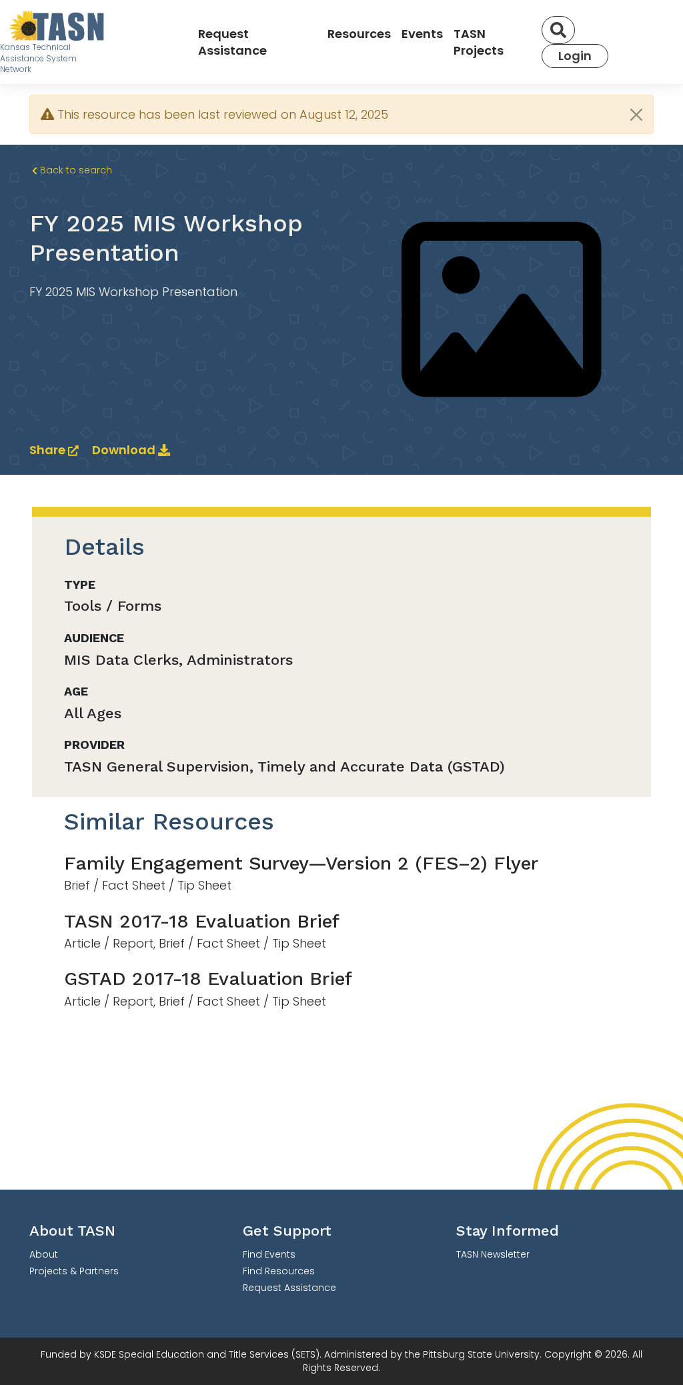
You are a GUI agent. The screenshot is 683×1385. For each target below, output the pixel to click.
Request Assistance (232, 42)
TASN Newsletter (493, 1254)
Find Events (269, 1254)
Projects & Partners (74, 1271)
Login (575, 55)
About (43, 1254)
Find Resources (279, 1271)
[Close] (636, 114)
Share (48, 449)
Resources (359, 33)
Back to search (74, 170)
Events (422, 33)
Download (125, 449)
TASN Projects (479, 42)
